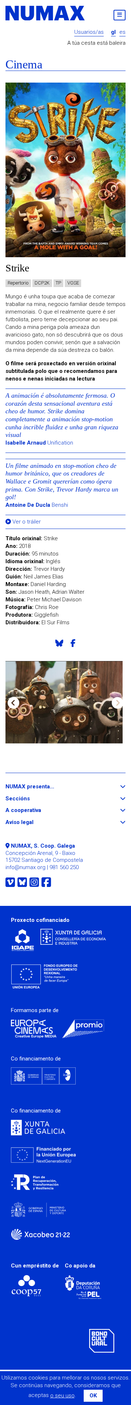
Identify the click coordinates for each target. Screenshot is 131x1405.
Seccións (30, 799)
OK (93, 1395)
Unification (39, 442)
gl (113, 32)
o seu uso (62, 1395)
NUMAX (45, 13)
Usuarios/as (89, 32)
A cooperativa (36, 810)
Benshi (36, 505)
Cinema (23, 65)
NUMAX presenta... (43, 787)
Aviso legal (32, 822)
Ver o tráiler (26, 522)
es (122, 32)
